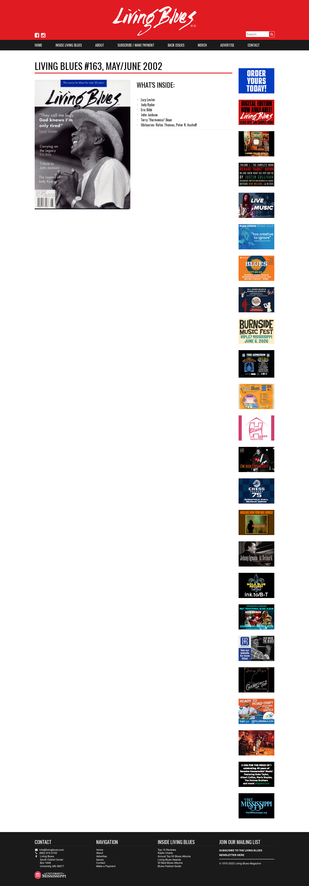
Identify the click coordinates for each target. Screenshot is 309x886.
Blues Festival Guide (169, 866)
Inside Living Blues (68, 45)
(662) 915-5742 (48, 853)
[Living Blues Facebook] (37, 35)
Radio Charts (165, 853)
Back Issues (176, 45)
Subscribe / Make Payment (136, 45)
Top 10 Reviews (167, 849)
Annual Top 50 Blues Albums (174, 856)
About (99, 45)
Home (38, 45)
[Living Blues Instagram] (43, 35)
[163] (82, 144)
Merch (202, 45)
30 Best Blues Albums (170, 862)
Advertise (227, 45)
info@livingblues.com (51, 849)
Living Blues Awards (169, 859)
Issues (100, 859)
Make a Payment (105, 866)
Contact (254, 45)
